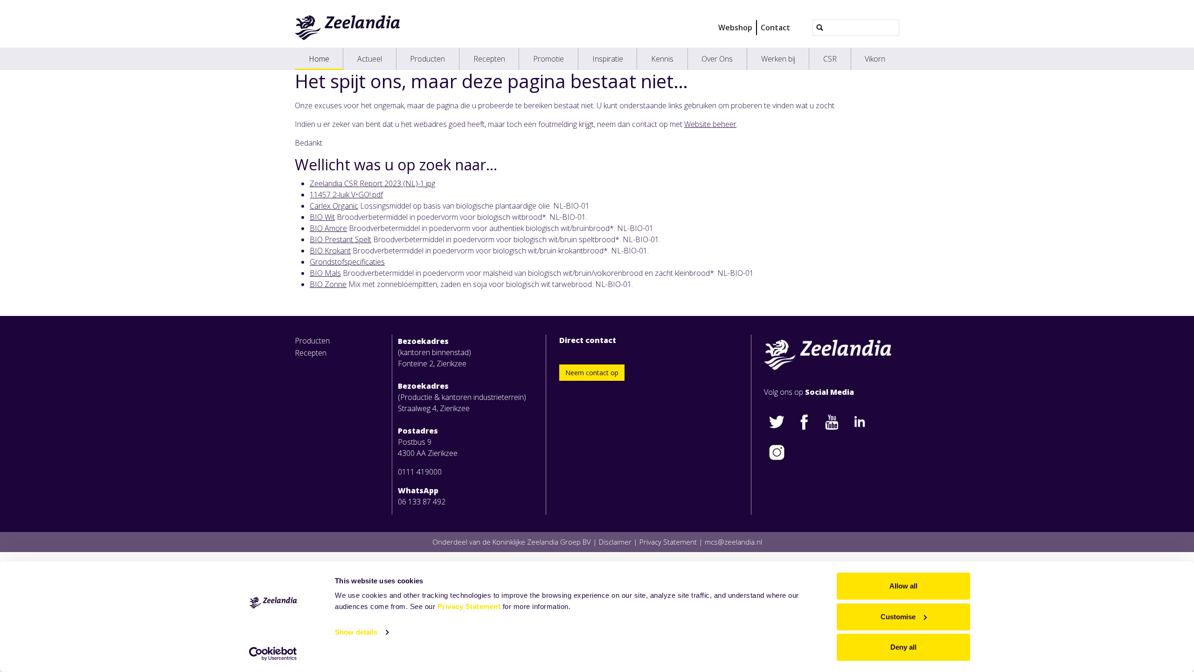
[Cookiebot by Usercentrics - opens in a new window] (273, 654)
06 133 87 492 (421, 502)
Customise (898, 617)
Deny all (903, 647)
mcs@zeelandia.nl (733, 541)
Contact (775, 27)
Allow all (903, 586)
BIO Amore (328, 228)
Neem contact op (591, 372)
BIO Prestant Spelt (340, 239)
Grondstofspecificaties (347, 262)
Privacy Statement (469, 606)
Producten (427, 59)
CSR (830, 59)
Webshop (735, 27)
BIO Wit (322, 217)
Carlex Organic (334, 206)
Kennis (662, 59)
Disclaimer (615, 541)
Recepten (489, 59)
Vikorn (875, 59)
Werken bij (778, 59)
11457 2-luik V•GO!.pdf (346, 194)
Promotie (548, 59)
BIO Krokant (330, 250)
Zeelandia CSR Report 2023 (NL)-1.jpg (372, 183)
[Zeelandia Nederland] (348, 27)
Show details (356, 632)
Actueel (369, 59)
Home (319, 59)
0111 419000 (420, 472)
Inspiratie (607, 59)
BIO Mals (325, 273)
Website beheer (710, 124)
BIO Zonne (328, 284)
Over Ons (717, 59)
